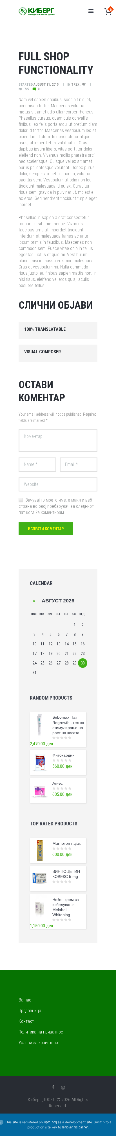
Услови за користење (39, 1042)
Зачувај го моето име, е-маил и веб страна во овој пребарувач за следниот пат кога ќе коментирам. (56, 506)
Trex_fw (78, 84)
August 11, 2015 (46, 84)
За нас (25, 1000)
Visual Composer (42, 351)
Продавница (30, 1010)
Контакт (26, 1021)
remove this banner (75, 1127)
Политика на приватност (42, 1032)
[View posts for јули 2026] (34, 601)
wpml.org (50, 1122)
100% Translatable (45, 329)
